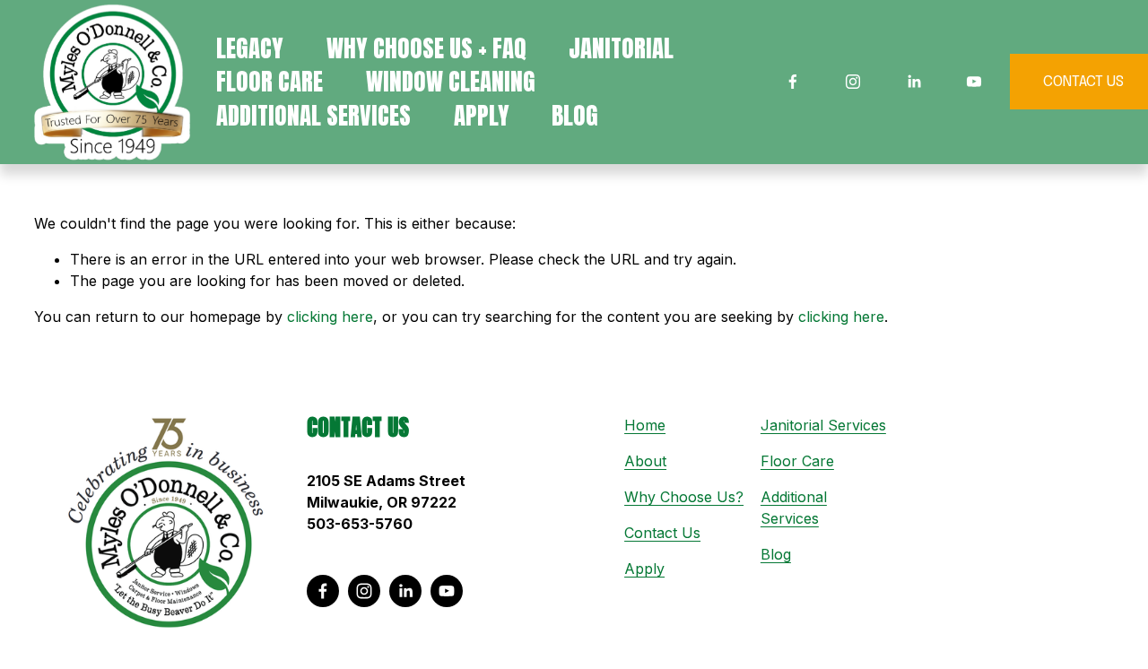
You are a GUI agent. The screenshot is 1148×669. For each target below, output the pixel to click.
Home (644, 425)
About (645, 461)
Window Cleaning (450, 82)
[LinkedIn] (914, 82)
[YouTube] (974, 82)
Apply (481, 115)
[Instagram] (853, 82)
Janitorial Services (823, 425)
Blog (575, 115)
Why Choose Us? (684, 497)
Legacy (249, 48)
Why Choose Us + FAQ (426, 48)
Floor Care (797, 461)
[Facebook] (793, 82)
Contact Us (662, 533)
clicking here (330, 317)
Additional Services (313, 115)
